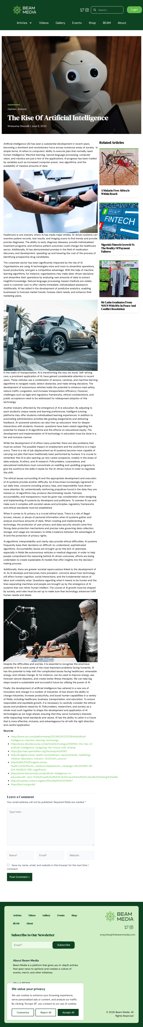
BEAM (107, 23)
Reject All (45, 1012)
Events (77, 23)
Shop (92, 23)
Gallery (60, 23)
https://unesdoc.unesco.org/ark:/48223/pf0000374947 (42, 780)
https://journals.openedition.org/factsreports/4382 (39, 751)
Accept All (68, 1012)
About (122, 23)
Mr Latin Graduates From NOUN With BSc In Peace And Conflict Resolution (118, 305)
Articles (22, 23)
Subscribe (63, 945)
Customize (23, 1012)
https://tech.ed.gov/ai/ (23, 784)
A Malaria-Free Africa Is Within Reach (115, 192)
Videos (44, 23)
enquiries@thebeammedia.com (117, 934)
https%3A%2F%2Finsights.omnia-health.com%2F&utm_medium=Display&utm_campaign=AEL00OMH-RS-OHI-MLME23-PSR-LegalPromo (52, 766)
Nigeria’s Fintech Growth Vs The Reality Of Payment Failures (117, 248)
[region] (45, 1001)
